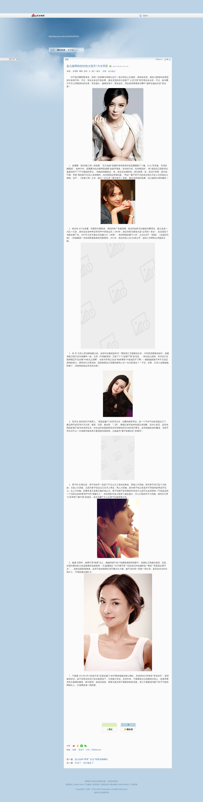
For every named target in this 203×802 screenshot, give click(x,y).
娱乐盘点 (111, 71)
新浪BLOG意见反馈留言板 (95, 781)
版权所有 (105, 792)
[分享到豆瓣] (81, 746)
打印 (88, 750)
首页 (52, 50)
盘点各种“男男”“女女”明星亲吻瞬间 (91, 759)
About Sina (78, 784)
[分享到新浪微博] (74, 746)
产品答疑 (133, 784)
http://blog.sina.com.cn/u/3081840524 (64, 36)
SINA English (123, 784)
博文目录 (61, 50)
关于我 (71, 50)
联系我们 (96, 784)
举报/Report (96, 750)
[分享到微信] (85, 746)
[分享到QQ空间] (78, 746)
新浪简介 (69, 784)
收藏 (74, 750)
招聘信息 (104, 784)
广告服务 (88, 784)
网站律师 (113, 784)
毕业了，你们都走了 (84, 763)
